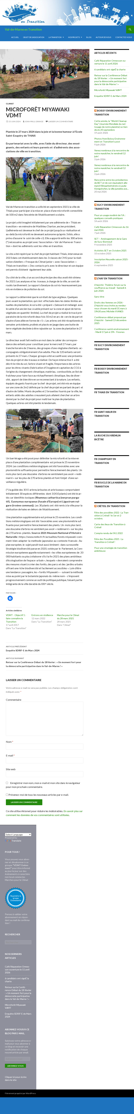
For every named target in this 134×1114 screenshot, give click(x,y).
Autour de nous (103, 37)
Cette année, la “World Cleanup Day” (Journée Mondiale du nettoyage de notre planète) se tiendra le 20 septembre (111, 125)
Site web (11, 769)
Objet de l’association (33, 37)
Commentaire (13, 699)
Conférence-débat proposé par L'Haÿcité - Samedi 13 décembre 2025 (110, 320)
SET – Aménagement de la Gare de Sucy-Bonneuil (110, 240)
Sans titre (99, 296)
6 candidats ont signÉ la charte (110, 69)
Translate (16, 840)
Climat (10, 103)
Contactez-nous (123, 37)
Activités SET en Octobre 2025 (110, 250)
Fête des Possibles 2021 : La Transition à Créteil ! (108, 540)
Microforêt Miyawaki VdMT (108, 90)
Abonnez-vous (15, 1066)
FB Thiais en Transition (109, 392)
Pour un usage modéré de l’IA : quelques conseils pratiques (110, 216)
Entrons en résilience (42, 615)
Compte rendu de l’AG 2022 (108, 533)
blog (89, 37)
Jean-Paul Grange (34, 121)
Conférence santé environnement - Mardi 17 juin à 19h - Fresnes (111, 330)
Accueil (15, 37)
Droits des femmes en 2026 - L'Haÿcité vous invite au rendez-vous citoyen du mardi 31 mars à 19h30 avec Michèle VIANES (110, 307)
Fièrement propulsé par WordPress (20, 1093)
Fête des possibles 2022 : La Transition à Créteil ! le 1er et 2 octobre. (111, 515)
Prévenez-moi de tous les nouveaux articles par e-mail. (38, 794)
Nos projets (74, 37)
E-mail (10, 755)
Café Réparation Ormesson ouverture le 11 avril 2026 (110, 62)
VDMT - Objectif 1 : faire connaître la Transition (16, 618)
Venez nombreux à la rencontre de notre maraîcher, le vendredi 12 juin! (111, 153)
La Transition (55, 37)
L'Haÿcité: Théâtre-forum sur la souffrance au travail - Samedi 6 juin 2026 (110, 287)
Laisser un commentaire (60, 121)
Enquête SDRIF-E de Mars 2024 (22, 648)
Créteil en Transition (111, 506)
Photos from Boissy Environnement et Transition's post (110, 140)
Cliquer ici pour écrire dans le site (15, 1078)
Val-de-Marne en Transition (23, 29)
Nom (9, 741)
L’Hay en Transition (109, 278)
